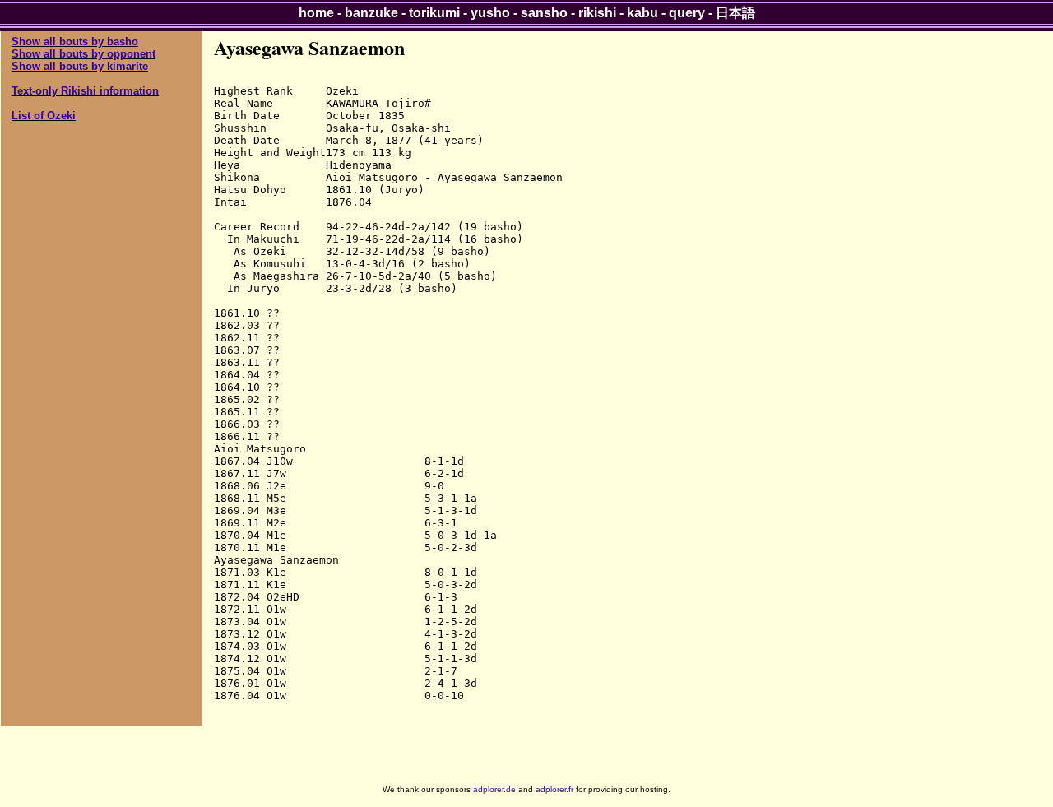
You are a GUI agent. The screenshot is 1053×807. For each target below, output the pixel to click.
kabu (642, 13)
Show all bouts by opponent (83, 54)
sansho (544, 13)
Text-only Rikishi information (85, 91)
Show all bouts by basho (75, 41)
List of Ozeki (44, 115)
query (687, 13)
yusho (490, 13)
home (316, 13)
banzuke (371, 13)
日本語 (735, 13)
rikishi (597, 13)
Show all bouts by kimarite (80, 66)
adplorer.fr (554, 789)
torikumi (434, 13)
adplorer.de (494, 789)
